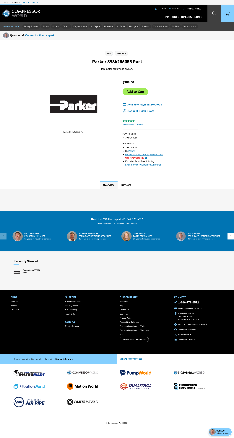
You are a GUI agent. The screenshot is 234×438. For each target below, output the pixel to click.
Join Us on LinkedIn (186, 339)
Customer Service (73, 301)
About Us (124, 301)
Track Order (70, 314)
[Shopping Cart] (227, 13)
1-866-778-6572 (133, 219)
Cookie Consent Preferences (134, 339)
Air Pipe (175, 26)
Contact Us (124, 310)
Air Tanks (121, 26)
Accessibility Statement (129, 322)
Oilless (66, 26)
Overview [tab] (108, 184)
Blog (121, 306)
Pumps (55, 26)
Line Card (15, 310)
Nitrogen (133, 26)
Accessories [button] (189, 26)
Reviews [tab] (126, 184)
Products (172, 17)
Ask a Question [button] (71, 306)
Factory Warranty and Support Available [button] (144, 154)
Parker (131, 151)
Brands (186, 17)
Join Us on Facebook (187, 329)
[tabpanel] (117, 200)
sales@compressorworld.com (191, 308)
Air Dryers (95, 26)
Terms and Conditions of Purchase (134, 330)
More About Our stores (131, 359)
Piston (46, 26)
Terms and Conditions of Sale (132, 326)
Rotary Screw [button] (30, 26)
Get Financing (71, 310)
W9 (121, 334)
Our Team (124, 314)
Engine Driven (80, 26)
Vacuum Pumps (160, 26)
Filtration (108, 26)
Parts (198, 17)
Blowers (146, 26)
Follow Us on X (184, 334)
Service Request (72, 326)
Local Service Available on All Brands (143, 165)
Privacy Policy (125, 318)
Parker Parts (121, 53)
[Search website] (214, 13)
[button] (174, 8)
